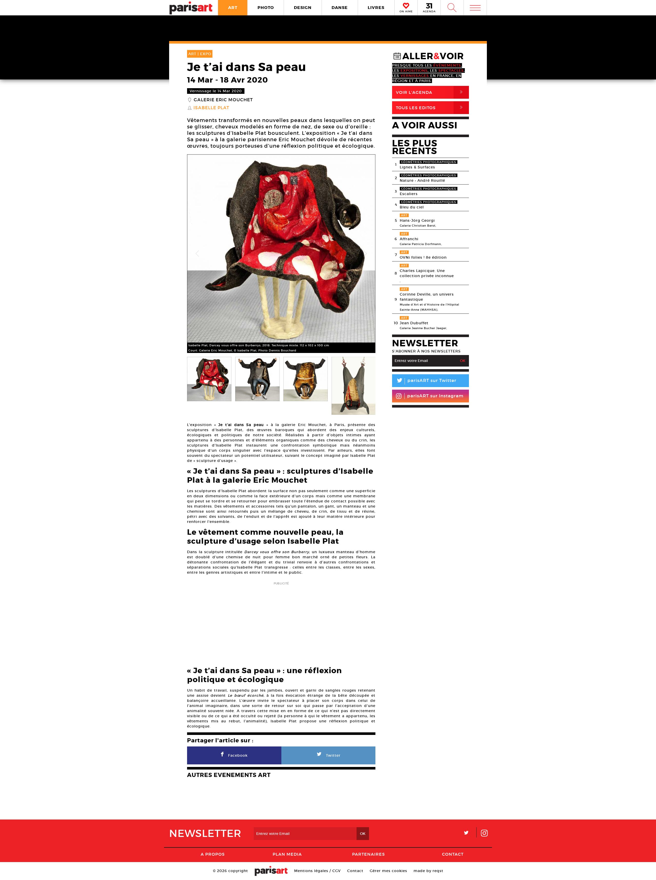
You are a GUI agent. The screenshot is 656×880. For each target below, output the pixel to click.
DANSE (340, 7)
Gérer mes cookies (388, 870)
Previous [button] (197, 254)
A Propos (213, 854)
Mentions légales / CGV (317, 870)
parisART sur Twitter (426, 381)
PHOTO (266, 7)
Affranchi (409, 239)
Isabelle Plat (211, 107)
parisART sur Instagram (435, 396)
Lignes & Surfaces (417, 167)
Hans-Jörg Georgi (417, 220)
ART (233, 7)
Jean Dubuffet (414, 323)
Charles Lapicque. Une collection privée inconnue (427, 273)
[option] (281, 253)
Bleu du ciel (412, 207)
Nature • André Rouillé (422, 180)
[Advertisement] (281, 622)
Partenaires (368, 854)
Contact (453, 854)
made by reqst (428, 870)
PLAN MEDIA (287, 854)
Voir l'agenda (430, 92)
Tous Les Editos (430, 107)
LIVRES (376, 7)
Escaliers (409, 193)
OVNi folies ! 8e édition (423, 257)
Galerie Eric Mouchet (223, 100)
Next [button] (365, 254)
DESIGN (303, 7)
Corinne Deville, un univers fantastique (427, 297)
